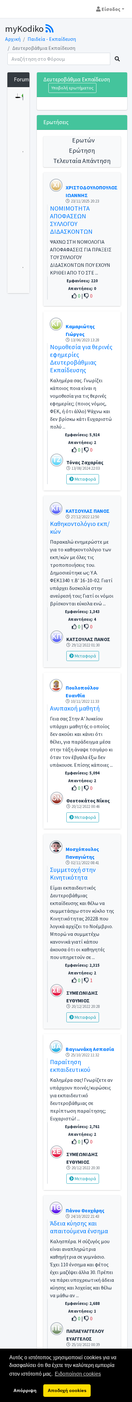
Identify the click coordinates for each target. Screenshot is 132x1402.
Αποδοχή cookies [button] (67, 1390)
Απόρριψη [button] (25, 1390)
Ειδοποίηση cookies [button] (78, 1374)
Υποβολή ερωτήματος (72, 88)
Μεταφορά (85, 479)
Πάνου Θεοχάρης (85, 1210)
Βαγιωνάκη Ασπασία (90, 1049)
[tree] (18, 190)
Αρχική (13, 39)
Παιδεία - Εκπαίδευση (52, 39)
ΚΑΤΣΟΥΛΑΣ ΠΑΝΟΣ (88, 511)
